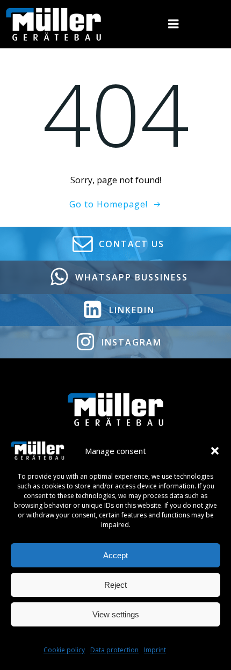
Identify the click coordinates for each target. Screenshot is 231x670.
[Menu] (173, 24)
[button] (215, 450)
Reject (115, 584)
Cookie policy (64, 649)
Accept (115, 555)
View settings (115, 614)
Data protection (114, 649)
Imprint (155, 649)
